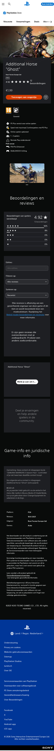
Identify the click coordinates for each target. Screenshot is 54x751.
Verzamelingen (23, 21)
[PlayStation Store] (13, 13)
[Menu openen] (3, 4)
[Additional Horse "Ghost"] (27, 173)
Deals (36, 21)
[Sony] (47, 750)
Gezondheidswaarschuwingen (18, 575)
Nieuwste (7, 21)
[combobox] (27, 268)
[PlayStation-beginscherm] (27, 4)
